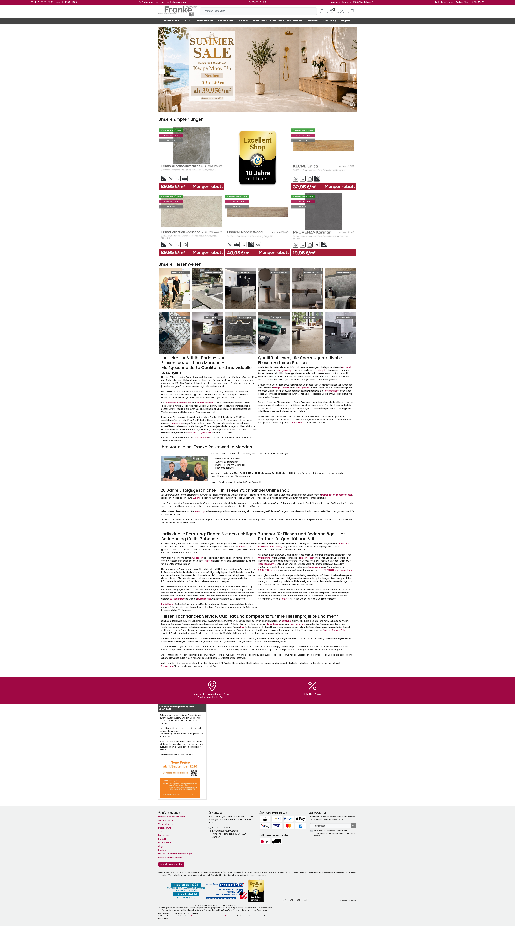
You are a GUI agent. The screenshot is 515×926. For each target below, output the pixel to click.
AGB (160, 831)
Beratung (200, 511)
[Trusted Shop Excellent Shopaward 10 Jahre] (257, 157)
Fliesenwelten (171, 20)
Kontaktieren (298, 422)
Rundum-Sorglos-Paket (200, 432)
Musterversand (165, 842)
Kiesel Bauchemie (267, 563)
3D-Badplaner (177, 598)
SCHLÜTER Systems (267, 570)
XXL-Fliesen (197, 557)
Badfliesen (244, 546)
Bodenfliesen (260, 20)
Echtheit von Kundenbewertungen (175, 853)
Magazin (345, 20)
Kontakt (162, 839)
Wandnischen (315, 567)
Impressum (163, 835)
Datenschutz (164, 827)
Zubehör (243, 20)
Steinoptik (321, 370)
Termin (283, 598)
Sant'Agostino (302, 387)
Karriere (162, 850)
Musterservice (294, 20)
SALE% (187, 20)
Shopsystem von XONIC (347, 900)
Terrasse (207, 560)
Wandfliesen (277, 20)
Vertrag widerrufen (172, 864)
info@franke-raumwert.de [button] (225, 830)
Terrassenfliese (331, 390)
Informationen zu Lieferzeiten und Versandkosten (211, 916)
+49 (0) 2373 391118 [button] (221, 827)
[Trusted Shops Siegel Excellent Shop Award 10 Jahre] (256, 891)
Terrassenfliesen (204, 20)
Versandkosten (165, 824)
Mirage (276, 387)
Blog (160, 846)
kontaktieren (201, 437)
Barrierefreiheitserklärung (170, 857)
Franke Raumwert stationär (171, 816)
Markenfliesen (226, 20)
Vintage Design (284, 370)
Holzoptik (346, 367)
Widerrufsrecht (165, 820)
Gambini (285, 387)
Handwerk (312, 20)
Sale (242, 627)
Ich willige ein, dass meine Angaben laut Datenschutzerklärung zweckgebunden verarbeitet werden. (334, 833)
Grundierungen (265, 557)
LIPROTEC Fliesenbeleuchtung (337, 570)
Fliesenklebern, (307, 557)
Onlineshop (176, 423)
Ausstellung (329, 20)
